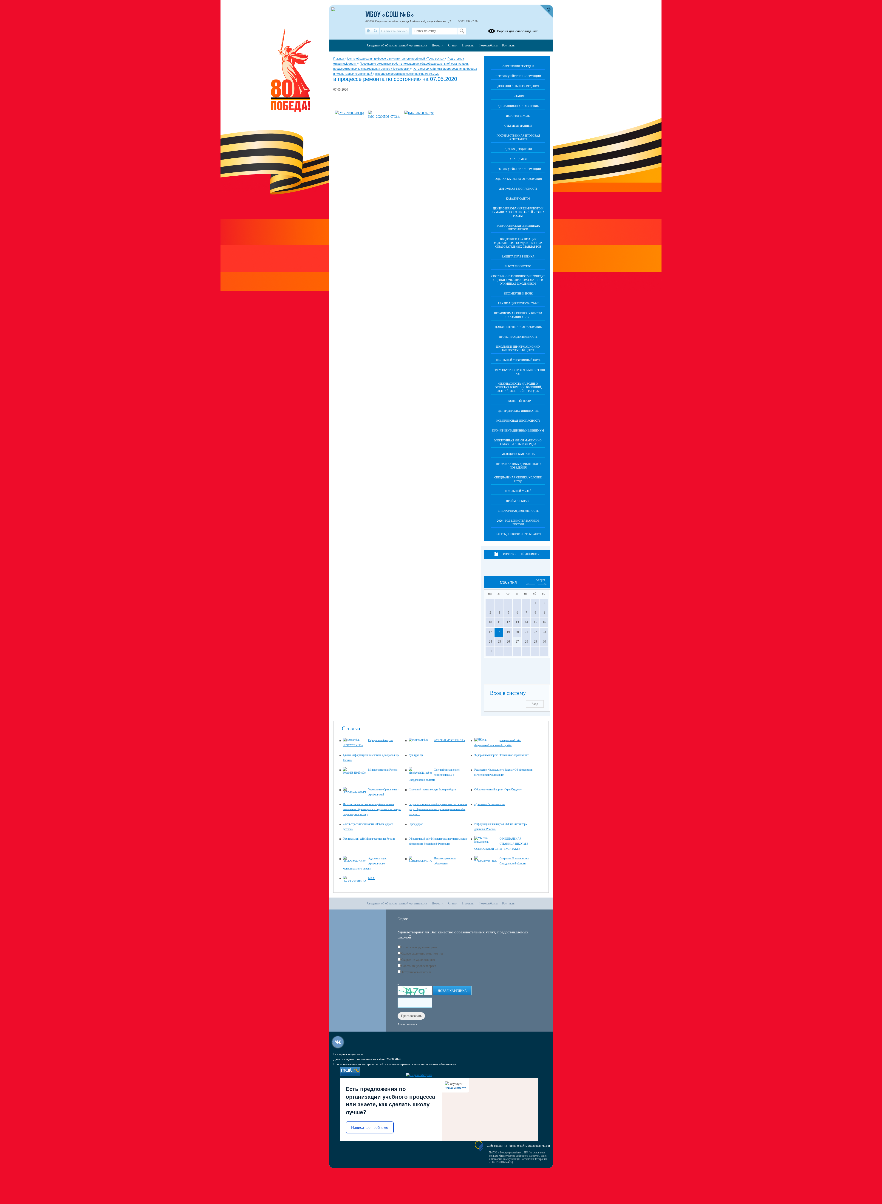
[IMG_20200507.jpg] (419, 113)
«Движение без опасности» (489, 804)
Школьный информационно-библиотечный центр (518, 348)
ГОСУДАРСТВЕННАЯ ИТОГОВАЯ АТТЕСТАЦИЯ (518, 137)
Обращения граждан (518, 66)
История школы (518, 115)
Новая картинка (452, 990)
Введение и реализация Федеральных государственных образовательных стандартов (518, 243)
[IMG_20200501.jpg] (349, 113)
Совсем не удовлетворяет (418, 966)
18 (498, 632)
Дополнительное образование (518, 327)
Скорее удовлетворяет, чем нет (422, 953)
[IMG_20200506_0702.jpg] (384, 116)
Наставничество (518, 266)
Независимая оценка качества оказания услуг (518, 315)
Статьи (453, 45)
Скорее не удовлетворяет (418, 959)
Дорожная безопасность (518, 188)
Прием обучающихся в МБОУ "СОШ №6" (518, 372)
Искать (462, 31)
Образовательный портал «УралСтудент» (498, 789)
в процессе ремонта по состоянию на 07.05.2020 (407, 73)
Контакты (508, 45)
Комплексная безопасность (518, 420)
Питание (518, 96)
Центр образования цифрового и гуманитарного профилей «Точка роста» (396, 58)
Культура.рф (416, 755)
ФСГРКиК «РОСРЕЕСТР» (449, 740)
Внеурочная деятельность (518, 510)
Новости (438, 45)
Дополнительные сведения (518, 86)
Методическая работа (518, 454)
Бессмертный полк (518, 293)
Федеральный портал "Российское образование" (501, 755)
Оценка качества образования (518, 178)
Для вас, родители (518, 149)
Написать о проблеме (369, 1128)
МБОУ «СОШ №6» (389, 15)
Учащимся (518, 159)
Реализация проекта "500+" (518, 303)
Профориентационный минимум (518, 430)
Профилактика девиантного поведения (518, 465)
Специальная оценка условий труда (518, 479)
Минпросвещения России (382, 769)
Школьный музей (518, 491)
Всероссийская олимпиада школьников (518, 227)
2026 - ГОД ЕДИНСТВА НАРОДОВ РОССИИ (518, 522)
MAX (371, 878)
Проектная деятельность (518, 336)
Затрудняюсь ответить (416, 972)
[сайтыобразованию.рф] (546, 11)
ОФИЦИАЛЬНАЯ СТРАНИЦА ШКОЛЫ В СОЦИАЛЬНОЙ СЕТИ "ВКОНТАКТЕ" (501, 843)
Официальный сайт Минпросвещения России (369, 838)
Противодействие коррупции (518, 76)
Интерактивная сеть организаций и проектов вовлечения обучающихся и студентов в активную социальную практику (372, 809)
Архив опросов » (407, 1024)
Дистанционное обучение (518, 106)
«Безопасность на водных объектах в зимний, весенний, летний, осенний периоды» (518, 387)
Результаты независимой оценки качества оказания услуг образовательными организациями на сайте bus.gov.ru (438, 809)
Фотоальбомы (488, 45)
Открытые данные (518, 125)
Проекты (468, 45)
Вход (534, 704)
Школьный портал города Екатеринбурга (432, 789)
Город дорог (416, 824)
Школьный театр (518, 401)
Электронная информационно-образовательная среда (518, 442)
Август (540, 580)
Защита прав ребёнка (518, 256)
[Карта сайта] (375, 31)
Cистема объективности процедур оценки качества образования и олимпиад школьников (518, 280)
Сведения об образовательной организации (397, 45)
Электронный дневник (520, 554)
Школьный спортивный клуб (518, 360)
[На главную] (368, 31)
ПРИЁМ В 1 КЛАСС (518, 501)
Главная (339, 58)
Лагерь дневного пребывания (518, 534)
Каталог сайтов (518, 198)
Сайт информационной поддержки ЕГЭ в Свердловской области (434, 774)
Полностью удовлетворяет (419, 947)
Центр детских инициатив (518, 410)
